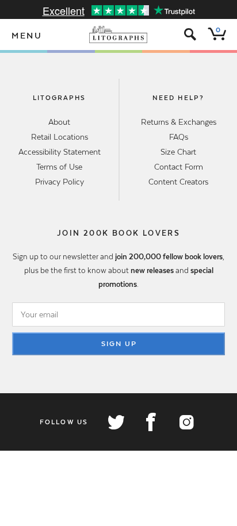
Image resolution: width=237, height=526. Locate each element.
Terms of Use (59, 166)
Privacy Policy (59, 181)
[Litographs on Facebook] (150, 421)
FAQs (178, 136)
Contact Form (178, 166)
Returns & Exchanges (178, 121)
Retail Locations (59, 136)
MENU (27, 35)
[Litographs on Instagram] (185, 421)
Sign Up (119, 344)
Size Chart (178, 151)
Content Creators (178, 181)
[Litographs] (118, 34)
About (59, 121)
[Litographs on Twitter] (115, 421)
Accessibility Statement (59, 151)
